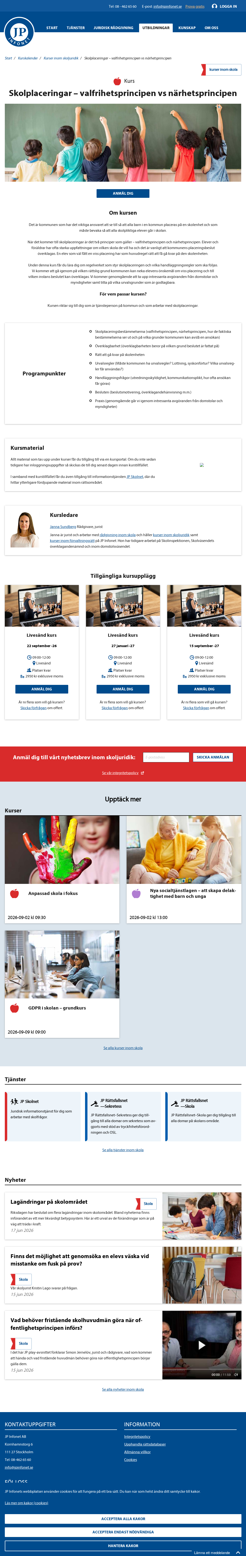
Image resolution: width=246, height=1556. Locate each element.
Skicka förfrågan (33, 708)
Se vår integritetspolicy (120, 773)
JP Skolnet (135, 477)
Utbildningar (155, 28)
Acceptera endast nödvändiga (123, 1532)
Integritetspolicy (137, 1436)
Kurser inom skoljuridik (61, 58)
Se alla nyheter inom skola (123, 1389)
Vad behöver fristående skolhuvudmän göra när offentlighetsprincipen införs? (76, 1324)
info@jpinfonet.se (19, 1467)
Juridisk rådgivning (113, 28)
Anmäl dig (41, 689)
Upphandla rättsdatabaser (145, 1444)
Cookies (130, 1460)
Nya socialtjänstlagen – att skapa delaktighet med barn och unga (193, 893)
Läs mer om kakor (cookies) (26, 1503)
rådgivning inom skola (118, 535)
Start (52, 28)
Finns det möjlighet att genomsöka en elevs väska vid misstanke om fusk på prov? (80, 1260)
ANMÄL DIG (123, 193)
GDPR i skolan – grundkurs (57, 1008)
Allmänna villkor (137, 1452)
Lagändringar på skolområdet (49, 1201)
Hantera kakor (123, 1546)
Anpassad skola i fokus (53, 893)
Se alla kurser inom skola (123, 1048)
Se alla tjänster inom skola (123, 1150)
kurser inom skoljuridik (171, 535)
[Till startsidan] (19, 32)
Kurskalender (28, 58)
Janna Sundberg (63, 527)
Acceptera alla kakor (123, 1519)
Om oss (211, 28)
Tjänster (76, 28)
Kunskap (187, 28)
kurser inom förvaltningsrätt (72, 541)
